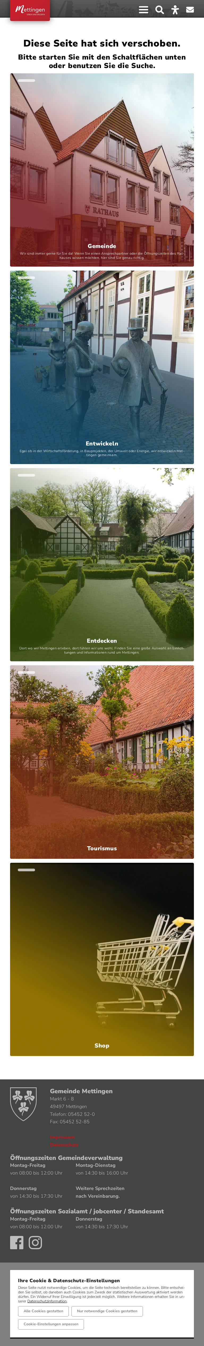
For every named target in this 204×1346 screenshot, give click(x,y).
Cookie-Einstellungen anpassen (51, 1324)
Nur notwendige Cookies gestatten (107, 1311)
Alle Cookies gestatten (43, 1311)
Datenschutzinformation (47, 1301)
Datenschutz (64, 1145)
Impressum (62, 1137)
